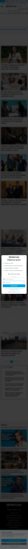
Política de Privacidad (18, 288)
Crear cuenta (14, 285)
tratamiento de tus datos (14, 289)
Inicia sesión (17, 291)
